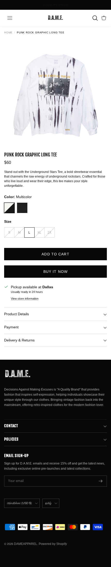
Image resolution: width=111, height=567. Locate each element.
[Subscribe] (100, 481)
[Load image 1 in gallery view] (55, 90)
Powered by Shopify (53, 544)
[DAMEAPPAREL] (55, 18)
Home (8, 32)
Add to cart (55, 254)
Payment (11, 327)
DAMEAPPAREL (25, 544)
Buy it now (55, 271)
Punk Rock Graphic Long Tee (41, 32)
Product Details (16, 314)
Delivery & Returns (19, 340)
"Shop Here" (69, 7)
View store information (24, 298)
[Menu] (9, 18)
